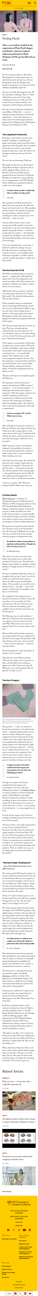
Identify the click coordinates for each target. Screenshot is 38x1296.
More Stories (6, 1191)
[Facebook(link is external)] (15, 1293)
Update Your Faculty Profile (8, 1273)
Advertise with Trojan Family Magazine (26, 1257)
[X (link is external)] (20, 1293)
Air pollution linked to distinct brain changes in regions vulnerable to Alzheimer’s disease (18, 1121)
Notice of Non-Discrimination (19, 1284)
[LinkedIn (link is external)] (25, 1293)
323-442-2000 (19, 1219)
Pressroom (5, 1277)
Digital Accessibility (19, 1287)
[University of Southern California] (7, 3)
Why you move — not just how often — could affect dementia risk (17, 1083)
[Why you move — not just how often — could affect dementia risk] (19, 1100)
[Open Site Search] (35, 3)
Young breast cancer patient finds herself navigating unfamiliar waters (17, 1158)
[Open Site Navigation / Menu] (29, 3)
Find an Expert (6, 1266)
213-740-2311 (19, 1213)
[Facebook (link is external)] (8, 1229)
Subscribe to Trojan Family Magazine (25, 1252)
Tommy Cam (19, 1222)
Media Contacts (7, 1269)
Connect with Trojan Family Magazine (25, 1248)
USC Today (19, 8)
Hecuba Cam (19, 1225)
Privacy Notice (19, 1281)
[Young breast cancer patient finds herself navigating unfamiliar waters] (19, 1175)
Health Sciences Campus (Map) (19, 1216)
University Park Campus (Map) (19, 1210)
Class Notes (23, 1241)
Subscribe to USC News (9, 1239)
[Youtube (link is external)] (24, 1229)
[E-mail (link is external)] (30, 1293)
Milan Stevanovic (8, 498)
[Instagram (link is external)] (19, 1229)
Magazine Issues (24, 1244)
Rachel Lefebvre (29, 790)
